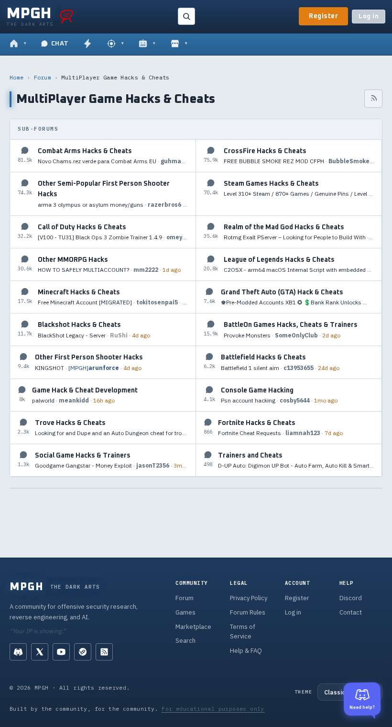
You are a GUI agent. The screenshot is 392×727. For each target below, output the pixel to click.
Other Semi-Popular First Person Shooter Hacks (104, 189)
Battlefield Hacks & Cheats (263, 357)
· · (113, 161)
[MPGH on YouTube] (61, 651)
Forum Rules (247, 612)
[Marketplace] (179, 44)
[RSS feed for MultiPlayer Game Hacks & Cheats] (373, 98)
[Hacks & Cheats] (115, 44)
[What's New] (87, 44)
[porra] (66, 16)
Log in (369, 16)
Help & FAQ (246, 651)
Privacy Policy (248, 598)
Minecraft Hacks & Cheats (79, 292)
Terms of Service (242, 632)
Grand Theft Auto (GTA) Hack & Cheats (282, 292)
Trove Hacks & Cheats (70, 423)
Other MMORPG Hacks (73, 260)
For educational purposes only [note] (213, 708)
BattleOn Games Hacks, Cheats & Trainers (291, 325)
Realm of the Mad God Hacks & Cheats (284, 227)
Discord (350, 598)
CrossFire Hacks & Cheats (265, 151)
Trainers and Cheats (250, 455)
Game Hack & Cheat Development (85, 390)
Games (185, 612)
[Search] (186, 16)
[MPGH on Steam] (82, 651)
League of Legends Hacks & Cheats (279, 260)
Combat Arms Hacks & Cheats (85, 151)
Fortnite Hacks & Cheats (256, 423)
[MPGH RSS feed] (104, 651)
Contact (350, 612)
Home (16, 77)
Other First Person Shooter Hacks (89, 357)
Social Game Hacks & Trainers (83, 455)
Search (185, 641)
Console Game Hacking (257, 390)
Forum (43, 77)
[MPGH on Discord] (18, 651)
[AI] (147, 44)
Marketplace (193, 627)
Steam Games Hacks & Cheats (271, 183)
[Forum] (18, 44)
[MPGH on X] (39, 651)
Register (323, 16)
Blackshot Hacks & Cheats (79, 325)
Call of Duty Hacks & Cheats (82, 227)
